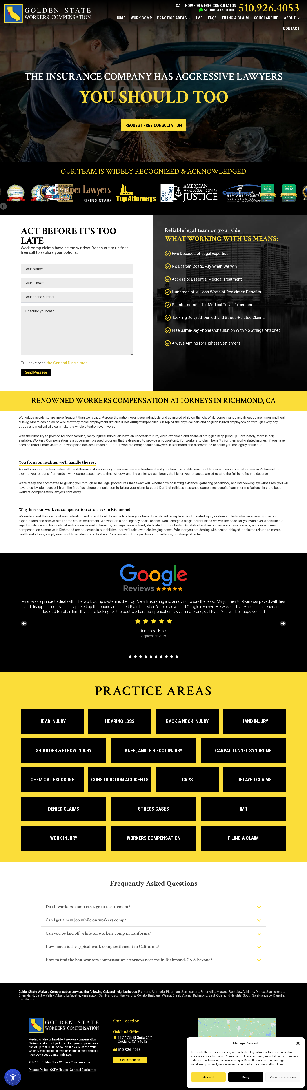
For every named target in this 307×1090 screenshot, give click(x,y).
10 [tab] (177, 656)
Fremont (144, 991)
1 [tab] (130, 656)
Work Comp (141, 17)
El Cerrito (140, 995)
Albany (60, 995)
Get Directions (130, 1060)
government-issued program (96, 440)
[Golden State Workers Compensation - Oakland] (47, 22)
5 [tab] (151, 656)
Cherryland (26, 995)
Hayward (126, 995)
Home (120, 17)
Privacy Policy (38, 1070)
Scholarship (266, 17)
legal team (126, 525)
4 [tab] (146, 656)
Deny (245, 1077)
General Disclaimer (83, 1070)
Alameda (158, 991)
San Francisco (109, 995)
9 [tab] (171, 656)
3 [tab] (140, 656)
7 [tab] (161, 656)
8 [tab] (166, 656)
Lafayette (73, 995)
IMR (199, 17)
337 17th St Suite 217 (135, 1037)
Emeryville (208, 991)
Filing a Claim (235, 17)
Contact (291, 28)
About (290, 17)
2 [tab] (135, 656)
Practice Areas (172, 17)
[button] (298, 1043)
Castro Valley (45, 995)
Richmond (200, 995)
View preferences (283, 1077)
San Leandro (190, 991)
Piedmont (173, 991)
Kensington (90, 995)
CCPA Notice (59, 1070)
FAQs (212, 17)
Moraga (222, 991)
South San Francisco (257, 995)
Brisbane (154, 995)
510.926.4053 (269, 7)
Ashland (248, 991)
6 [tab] (156, 656)
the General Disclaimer (66, 362)
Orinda (260, 991)
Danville (278, 995)
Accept (208, 1077)
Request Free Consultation (153, 125)
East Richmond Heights (225, 995)
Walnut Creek (171, 995)
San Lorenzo (275, 991)
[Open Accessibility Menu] (12, 1077)
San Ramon (27, 999)
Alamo (187, 995)
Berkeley (235, 991)
